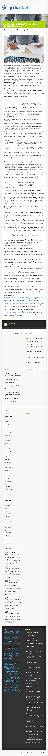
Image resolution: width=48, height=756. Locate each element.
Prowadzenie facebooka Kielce (11, 677)
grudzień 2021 (8, 451)
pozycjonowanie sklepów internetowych (11, 653)
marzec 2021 (8, 475)
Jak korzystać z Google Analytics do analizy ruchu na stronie (19, 307)
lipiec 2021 (7, 465)
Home (5, 12)
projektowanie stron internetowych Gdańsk (13, 674)
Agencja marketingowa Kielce (11, 633)
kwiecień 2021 (8, 473)
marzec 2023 (8, 435)
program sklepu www (11, 666)
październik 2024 (8, 410)
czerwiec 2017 (8, 538)
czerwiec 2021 (8, 467)
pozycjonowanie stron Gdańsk (12, 655)
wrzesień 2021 (8, 459)
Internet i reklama (21, 12)
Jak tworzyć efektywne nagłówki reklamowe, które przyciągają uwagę (12, 568)
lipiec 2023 (7, 424)
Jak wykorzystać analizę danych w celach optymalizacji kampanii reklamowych (33, 685)
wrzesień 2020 (8, 492)
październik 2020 (8, 489)
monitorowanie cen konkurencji (12, 645)
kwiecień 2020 (8, 505)
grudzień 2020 (8, 484)
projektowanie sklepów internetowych (11, 669)
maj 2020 (7, 502)
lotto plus (11, 635)
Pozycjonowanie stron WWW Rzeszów (11, 664)
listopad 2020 (8, 486)
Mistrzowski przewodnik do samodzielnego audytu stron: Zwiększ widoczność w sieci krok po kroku (34, 715)
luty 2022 (7, 446)
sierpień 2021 (8, 462)
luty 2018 (7, 524)
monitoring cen (9, 640)
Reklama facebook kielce (10, 681)
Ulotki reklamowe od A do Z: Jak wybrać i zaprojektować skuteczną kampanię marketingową (34, 346)
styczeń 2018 (8, 527)
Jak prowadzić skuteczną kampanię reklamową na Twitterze (19, 303)
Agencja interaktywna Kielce (12, 632)
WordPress (43, 752)
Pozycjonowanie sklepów (10, 652)
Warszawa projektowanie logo (12, 691)
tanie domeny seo (12, 686)
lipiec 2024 (7, 413)
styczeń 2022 (8, 448)
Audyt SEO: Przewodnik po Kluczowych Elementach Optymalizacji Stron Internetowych (13, 554)
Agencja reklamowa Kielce (11, 634)
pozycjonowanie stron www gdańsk (13, 662)
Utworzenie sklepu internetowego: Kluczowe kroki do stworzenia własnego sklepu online (34, 340)
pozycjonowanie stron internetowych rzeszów (10, 658)
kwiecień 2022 (8, 440)
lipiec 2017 (7, 535)
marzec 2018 (8, 521)
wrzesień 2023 (8, 418)
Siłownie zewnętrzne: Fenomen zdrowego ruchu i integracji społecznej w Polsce (13, 387)
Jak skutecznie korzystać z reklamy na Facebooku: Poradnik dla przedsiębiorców (34, 645)
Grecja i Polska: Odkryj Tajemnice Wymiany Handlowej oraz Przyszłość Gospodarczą (34, 709)
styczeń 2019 (8, 516)
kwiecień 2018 (8, 519)
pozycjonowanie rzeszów (11, 649)
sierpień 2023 (8, 421)
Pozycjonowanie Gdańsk (12, 648)
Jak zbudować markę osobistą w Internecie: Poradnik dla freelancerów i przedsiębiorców (34, 726)
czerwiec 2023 (8, 427)
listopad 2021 (8, 454)
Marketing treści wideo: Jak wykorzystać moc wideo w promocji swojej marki (34, 674)
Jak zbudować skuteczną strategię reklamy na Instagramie (19, 312)
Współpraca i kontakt (12, 12)
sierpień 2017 (8, 532)
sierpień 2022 (8, 437)
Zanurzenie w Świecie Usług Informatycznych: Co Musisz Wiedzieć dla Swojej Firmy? (35, 357)
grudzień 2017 (8, 530)
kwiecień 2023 (8, 432)
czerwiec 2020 (8, 500)
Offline (27, 12)
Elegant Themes (31, 752)
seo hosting (12, 684)
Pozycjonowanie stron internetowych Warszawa (11, 660)
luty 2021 (7, 478)
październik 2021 (8, 456)
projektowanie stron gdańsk (11, 672)
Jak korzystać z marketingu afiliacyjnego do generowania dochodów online (13, 613)
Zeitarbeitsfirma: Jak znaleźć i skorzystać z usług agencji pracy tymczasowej (33, 691)
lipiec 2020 (7, 497)
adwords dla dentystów (10, 631)
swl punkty (13, 685)
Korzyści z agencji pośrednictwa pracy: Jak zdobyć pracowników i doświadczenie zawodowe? (12, 400)
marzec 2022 (8, 443)
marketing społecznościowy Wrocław (12, 637)
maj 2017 (7, 540)
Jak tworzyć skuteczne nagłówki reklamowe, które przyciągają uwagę (12, 599)
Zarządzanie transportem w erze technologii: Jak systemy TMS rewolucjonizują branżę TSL (33, 698)
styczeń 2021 (8, 481)
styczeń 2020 (8, 513)
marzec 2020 (8, 508)
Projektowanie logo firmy (9, 667)
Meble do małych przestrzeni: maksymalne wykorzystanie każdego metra (13, 375)
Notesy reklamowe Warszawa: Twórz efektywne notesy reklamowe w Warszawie (34, 667)
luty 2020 (7, 511)
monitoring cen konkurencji (10, 642)
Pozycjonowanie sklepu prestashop (13, 650)
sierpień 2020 (8, 494)
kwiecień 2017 (8, 543)
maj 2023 (7, 429)
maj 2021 (7, 470)
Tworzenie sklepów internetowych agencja (10, 689)
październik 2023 (8, 416)
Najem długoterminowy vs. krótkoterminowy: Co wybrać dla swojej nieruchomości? (12, 381)
